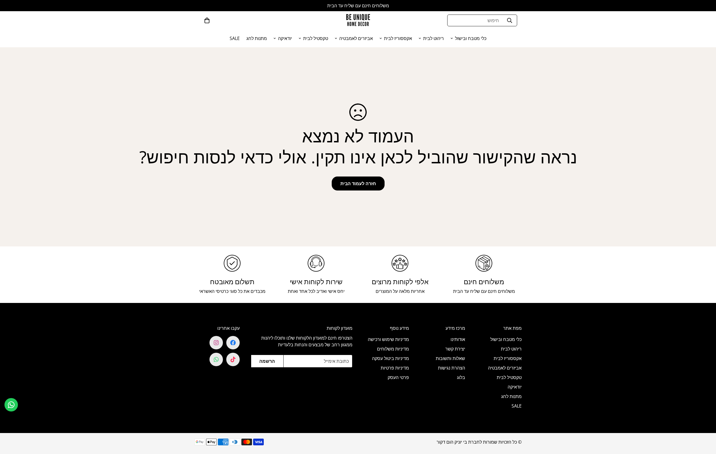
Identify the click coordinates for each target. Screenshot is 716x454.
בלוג (461, 377)
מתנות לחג (256, 38)
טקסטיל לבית (315, 38)
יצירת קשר (455, 349)
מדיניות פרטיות (395, 368)
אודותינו (458, 339)
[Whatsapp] (216, 359)
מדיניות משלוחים (393, 349)
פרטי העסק (398, 377)
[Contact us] (11, 404)
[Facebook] (233, 342)
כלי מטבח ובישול (470, 38)
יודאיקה (285, 38)
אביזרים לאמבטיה (356, 38)
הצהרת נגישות (451, 368)
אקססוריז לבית (398, 38)
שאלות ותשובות (450, 358)
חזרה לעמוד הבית (358, 183)
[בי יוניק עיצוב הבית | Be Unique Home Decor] (358, 20)
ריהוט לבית (433, 38)
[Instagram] (216, 342)
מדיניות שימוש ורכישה (388, 339)
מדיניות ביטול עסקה (390, 358)
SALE (235, 38)
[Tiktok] (233, 359)
